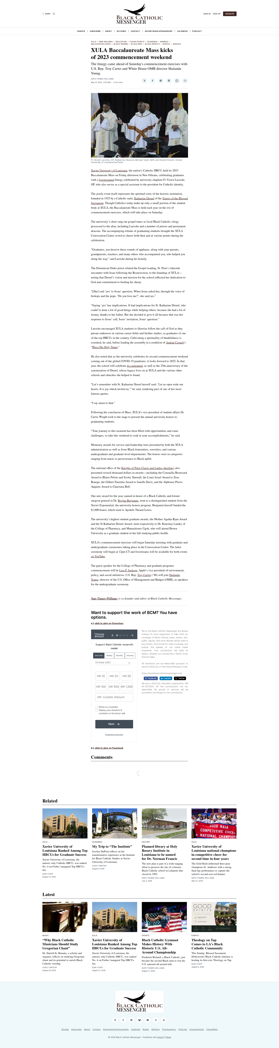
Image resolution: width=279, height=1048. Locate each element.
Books (146, 1029)
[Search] (54, 14)
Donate (81, 31)
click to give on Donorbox (109, 623)
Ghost (160, 1037)
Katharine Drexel (144, 198)
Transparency (169, 1029)
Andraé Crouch (175, 342)
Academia (152, 42)
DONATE (229, 13)
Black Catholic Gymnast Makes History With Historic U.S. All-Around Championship (160, 946)
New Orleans (106, 42)
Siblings (155, 1029)
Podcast (197, 31)
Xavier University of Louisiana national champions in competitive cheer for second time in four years (214, 852)
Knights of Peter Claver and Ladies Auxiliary (147, 468)
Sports (146, 935)
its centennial (135, 366)
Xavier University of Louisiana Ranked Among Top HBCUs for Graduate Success (64, 850)
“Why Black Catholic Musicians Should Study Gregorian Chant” (60, 944)
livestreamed (106, 180)
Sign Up (217, 14)
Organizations (196, 1029)
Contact (135, 31)
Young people (137, 42)
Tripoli (168, 1037)
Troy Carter (144, 575)
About (108, 31)
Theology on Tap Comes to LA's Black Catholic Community (207, 944)
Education (121, 42)
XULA (93, 42)
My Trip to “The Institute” (112, 846)
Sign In (207, 14)
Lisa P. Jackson (128, 570)
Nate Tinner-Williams (102, 79)
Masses (177, 44)
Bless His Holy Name (105, 347)
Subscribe (95, 31)
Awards (164, 42)
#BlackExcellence (101, 44)
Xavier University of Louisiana (109, 170)
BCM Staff (47, 874)
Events (166, 44)
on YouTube (98, 556)
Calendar (182, 31)
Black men (136, 44)
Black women (121, 44)
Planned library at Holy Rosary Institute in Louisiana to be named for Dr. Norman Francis (159, 852)
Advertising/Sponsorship (158, 31)
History (146, 842)
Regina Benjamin (128, 500)
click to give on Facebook (109, 748)
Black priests (152, 44)
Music (45, 935)
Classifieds (212, 1029)
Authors (121, 31)
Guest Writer (99, 866)
